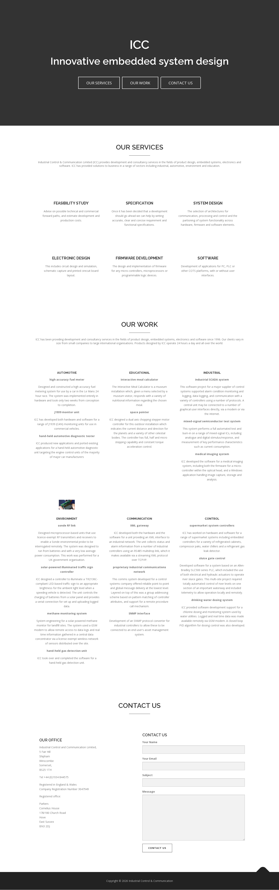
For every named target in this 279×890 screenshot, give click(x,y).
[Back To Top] (263, 872)
